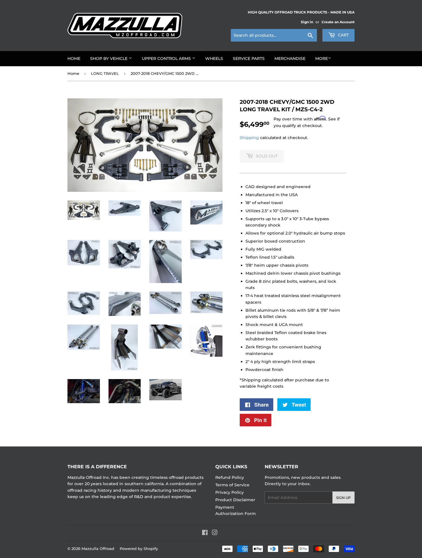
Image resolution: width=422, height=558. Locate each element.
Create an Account (338, 22)
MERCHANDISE (289, 58)
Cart (343, 35)
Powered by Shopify (139, 548)
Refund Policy (229, 477)
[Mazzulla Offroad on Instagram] (215, 533)
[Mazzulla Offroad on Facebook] (205, 533)
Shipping (249, 137)
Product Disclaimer (235, 499)
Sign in (307, 22)
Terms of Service (232, 484)
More (321, 58)
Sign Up (343, 497)
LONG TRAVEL (105, 73)
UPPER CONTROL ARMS (167, 58)
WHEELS (214, 58)
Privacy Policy (229, 492)
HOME (73, 58)
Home (73, 73)
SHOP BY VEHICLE (109, 58)
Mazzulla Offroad (98, 548)
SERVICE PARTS (249, 58)
